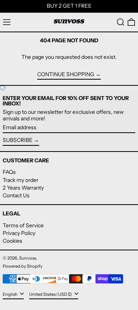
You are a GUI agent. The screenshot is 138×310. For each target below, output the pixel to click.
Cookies (12, 240)
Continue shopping (65, 74)
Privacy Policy (19, 233)
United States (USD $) (51, 294)
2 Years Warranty (23, 187)
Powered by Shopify (23, 266)
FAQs (9, 171)
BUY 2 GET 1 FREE (69, 5)
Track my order (20, 180)
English (10, 294)
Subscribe (18, 140)
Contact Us (16, 195)
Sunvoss (27, 258)
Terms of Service (23, 225)
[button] (121, 22)
